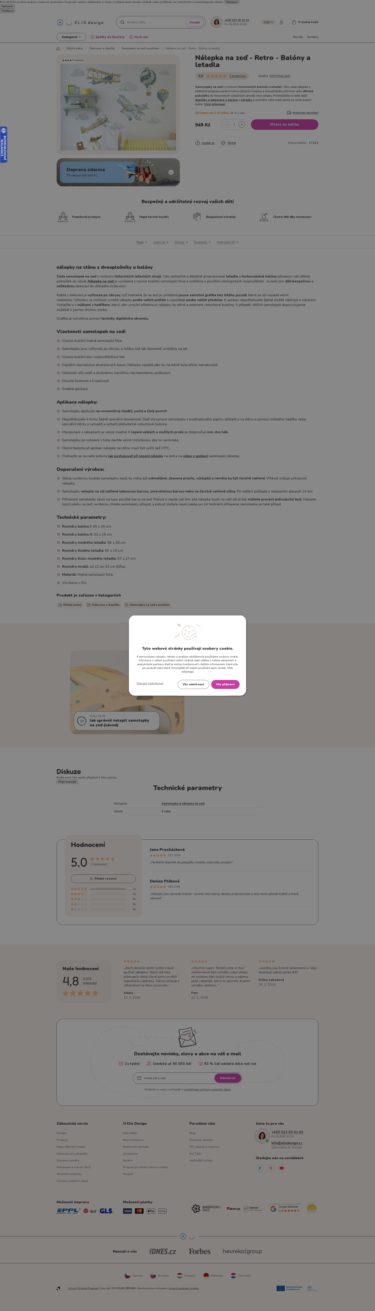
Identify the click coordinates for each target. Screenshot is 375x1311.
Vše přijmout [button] (225, 684)
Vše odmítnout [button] (193, 684)
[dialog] (187, 655)
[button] (150, 683)
